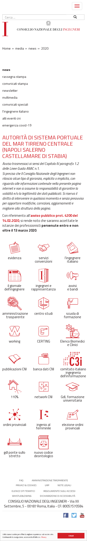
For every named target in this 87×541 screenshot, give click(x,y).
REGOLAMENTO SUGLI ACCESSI (59, 491)
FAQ (21, 480)
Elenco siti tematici (23, 491)
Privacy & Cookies (26, 485)
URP (47, 485)
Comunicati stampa (15, 83)
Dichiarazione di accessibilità (57, 496)
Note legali (64, 485)
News (6, 69)
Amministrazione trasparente (50, 480)
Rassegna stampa (14, 76)
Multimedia (9, 97)
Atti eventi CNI (11, 118)
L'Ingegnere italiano (15, 111)
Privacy (43, 537)
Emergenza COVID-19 (17, 125)
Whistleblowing (22, 496)
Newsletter (10, 90)
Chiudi (71, 535)
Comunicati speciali (15, 104)
